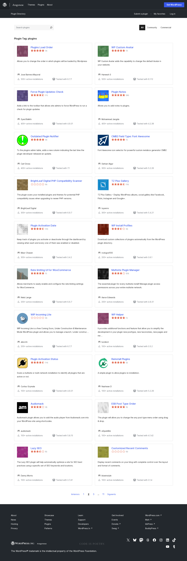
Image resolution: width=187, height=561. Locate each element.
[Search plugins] (51, 27)
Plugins (47, 524)
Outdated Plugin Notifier (45, 136)
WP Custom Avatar (122, 47)
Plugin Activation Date (43, 225)
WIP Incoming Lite (41, 314)
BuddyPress (152, 528)
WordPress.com (153, 515)
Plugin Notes (118, 91)
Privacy (14, 528)
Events (115, 520)
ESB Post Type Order (123, 403)
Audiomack (37, 403)
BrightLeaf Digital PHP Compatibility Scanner (56, 180)
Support (81, 520)
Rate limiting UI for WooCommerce (51, 270)
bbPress (150, 524)
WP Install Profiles (121, 225)
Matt (148, 520)
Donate (116, 524)
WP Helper (117, 314)
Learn (80, 515)
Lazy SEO (36, 448)
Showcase (49, 515)
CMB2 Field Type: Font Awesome (130, 136)
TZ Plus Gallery (120, 180)
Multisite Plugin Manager (125, 270)
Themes (48, 520)
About (13, 515)
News (13, 520)
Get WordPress (174, 5)
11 (103, 494)
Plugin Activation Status (44, 359)
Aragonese (42, 544)
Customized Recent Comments (129, 448)
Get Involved (117, 515)
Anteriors (75, 494)
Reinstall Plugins (120, 359)
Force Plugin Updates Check (47, 91)
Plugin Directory (18, 14)
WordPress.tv (85, 528)
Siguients (111, 494)
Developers (83, 524)
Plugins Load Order (42, 47)
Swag (115, 528)
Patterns (48, 528)
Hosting (14, 524)
